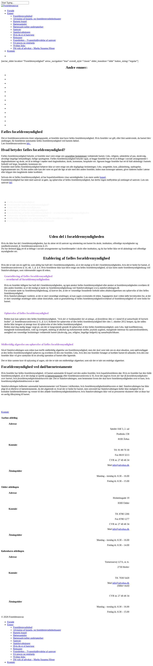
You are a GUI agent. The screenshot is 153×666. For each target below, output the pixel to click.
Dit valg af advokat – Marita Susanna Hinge (34, 48)
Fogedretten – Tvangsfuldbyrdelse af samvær (34, 40)
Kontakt (11, 51)
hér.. (29, 143)
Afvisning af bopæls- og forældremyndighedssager (37, 18)
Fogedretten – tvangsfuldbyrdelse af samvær (40, 112)
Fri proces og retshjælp (24, 43)
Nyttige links (19, 45)
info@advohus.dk (120, 465)
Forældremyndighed (22, 16)
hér (10, 182)
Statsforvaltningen (21, 32)
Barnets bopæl (20, 21)
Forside (10, 10)
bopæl (103, 177)
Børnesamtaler (20, 24)
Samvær (17, 29)
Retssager (17, 37)
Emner (10, 13)
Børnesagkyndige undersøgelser (28, 27)
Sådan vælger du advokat (26, 125)
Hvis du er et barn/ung (23, 35)
